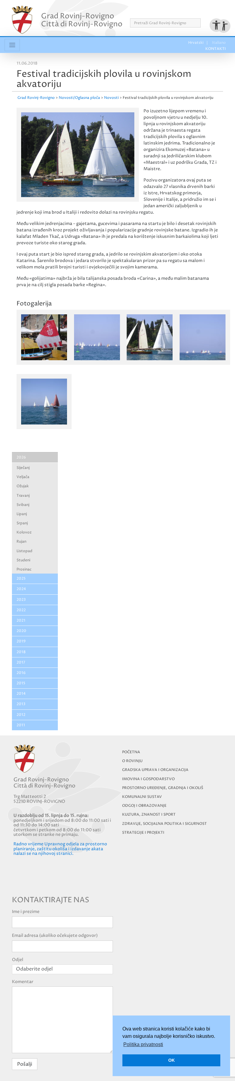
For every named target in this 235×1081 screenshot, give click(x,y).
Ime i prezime (25, 911)
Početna (131, 752)
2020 (21, 631)
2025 (21, 578)
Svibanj (23, 504)
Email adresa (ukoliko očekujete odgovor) (55, 935)
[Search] (202, 23)
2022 (21, 610)
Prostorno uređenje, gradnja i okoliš (162, 788)
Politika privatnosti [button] (143, 1044)
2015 (21, 683)
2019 (21, 641)
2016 (21, 672)
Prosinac (24, 569)
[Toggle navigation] (12, 45)
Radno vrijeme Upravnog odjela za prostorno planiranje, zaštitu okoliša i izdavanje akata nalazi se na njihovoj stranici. (60, 848)
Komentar (22, 981)
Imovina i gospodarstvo (148, 779)
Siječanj (23, 467)
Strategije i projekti (143, 832)
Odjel (17, 959)
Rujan (21, 541)
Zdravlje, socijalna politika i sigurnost (164, 823)
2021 (21, 620)
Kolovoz (24, 532)
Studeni (23, 560)
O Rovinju (132, 761)
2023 (21, 599)
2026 (21, 457)
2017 (21, 662)
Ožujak (23, 486)
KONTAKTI (213, 11)
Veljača (23, 477)
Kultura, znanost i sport (149, 814)
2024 (21, 589)
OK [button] (171, 1060)
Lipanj (22, 514)
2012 (21, 714)
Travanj (23, 495)
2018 (21, 652)
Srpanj (22, 523)
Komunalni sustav (142, 796)
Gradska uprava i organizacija (155, 769)
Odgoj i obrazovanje (144, 805)
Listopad (24, 551)
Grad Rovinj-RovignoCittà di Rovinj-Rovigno (81, 19)
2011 (21, 725)
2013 (21, 704)
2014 (21, 693)
